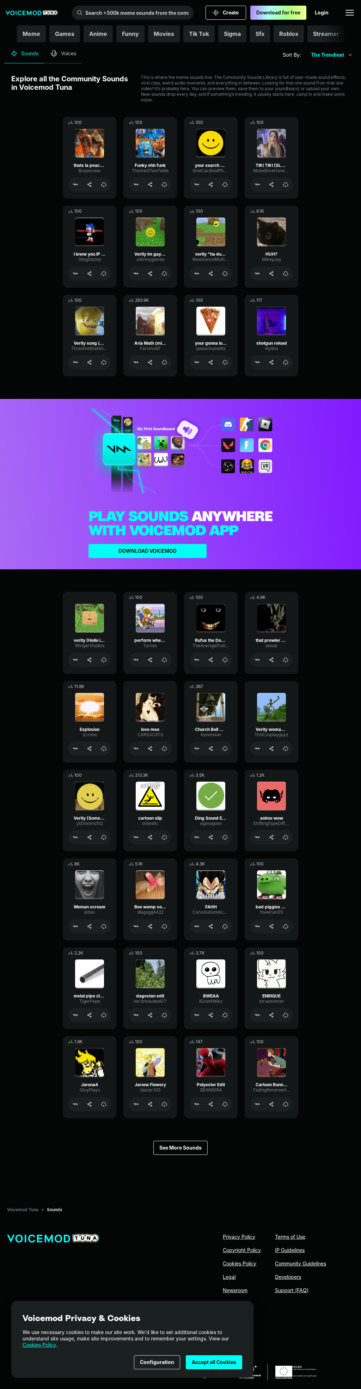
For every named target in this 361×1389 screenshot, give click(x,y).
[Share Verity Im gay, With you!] (150, 274)
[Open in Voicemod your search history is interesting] (197, 184)
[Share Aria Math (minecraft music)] (150, 362)
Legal (229, 1277)
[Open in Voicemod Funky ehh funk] (136, 184)
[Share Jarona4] (89, 1104)
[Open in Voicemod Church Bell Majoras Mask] (197, 749)
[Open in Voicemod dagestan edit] (136, 1015)
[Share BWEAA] (211, 1015)
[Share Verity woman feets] (271, 749)
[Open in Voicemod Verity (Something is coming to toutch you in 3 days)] (75, 837)
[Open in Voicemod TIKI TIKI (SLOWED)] (257, 184)
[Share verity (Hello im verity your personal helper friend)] (89, 660)
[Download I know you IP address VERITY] (104, 274)
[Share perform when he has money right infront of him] (150, 660)
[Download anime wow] (286, 837)
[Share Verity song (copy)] (89, 362)
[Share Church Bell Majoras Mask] (211, 749)
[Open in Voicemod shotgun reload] (257, 362)
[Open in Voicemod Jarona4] (75, 1104)
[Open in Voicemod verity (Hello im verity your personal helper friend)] (75, 660)
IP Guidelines (290, 1250)
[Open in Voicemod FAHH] (197, 926)
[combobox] (332, 55)
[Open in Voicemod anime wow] (257, 837)
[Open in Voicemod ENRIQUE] (257, 1015)
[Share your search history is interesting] (211, 184)
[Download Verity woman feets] (286, 749)
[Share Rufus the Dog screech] (211, 660)
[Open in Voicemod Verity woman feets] (257, 749)
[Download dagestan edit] (164, 1015)
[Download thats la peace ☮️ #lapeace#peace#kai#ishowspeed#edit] (104, 184)
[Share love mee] (150, 749)
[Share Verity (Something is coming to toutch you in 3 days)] (89, 837)
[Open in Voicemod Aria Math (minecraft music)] (136, 362)
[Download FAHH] (225, 926)
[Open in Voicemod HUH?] (257, 274)
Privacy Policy (239, 1237)
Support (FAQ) (291, 1290)
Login (322, 12)
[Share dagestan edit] (150, 1015)
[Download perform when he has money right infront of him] (164, 660)
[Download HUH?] (286, 274)
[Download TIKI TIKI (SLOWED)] (286, 184)
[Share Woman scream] (89, 926)
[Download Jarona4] (104, 1104)
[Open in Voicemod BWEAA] (197, 1015)
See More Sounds (180, 1148)
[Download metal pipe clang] (104, 1015)
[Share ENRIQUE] (271, 1015)
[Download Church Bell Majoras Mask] (225, 749)
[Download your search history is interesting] (225, 184)
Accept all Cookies (214, 1362)
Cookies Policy (39, 1345)
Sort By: (292, 55)
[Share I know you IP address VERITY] (89, 274)
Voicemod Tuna (22, 1209)
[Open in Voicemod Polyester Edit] (197, 1104)
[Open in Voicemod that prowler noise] (257, 660)
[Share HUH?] (271, 274)
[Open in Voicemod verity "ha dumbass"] (197, 274)
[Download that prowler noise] (286, 660)
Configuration (157, 1362)
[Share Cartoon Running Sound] (271, 1104)
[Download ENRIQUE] (286, 1015)
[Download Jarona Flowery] (164, 1104)
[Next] (345, 34)
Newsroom (235, 1290)
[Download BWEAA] (225, 1015)
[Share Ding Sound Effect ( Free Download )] (211, 837)
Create (231, 12)
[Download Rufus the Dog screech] (225, 660)
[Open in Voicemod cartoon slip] (136, 837)
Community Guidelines (300, 1263)
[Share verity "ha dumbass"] (211, 274)
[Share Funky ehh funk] (150, 184)
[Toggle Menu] (349, 12)
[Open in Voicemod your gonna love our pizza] (197, 362)
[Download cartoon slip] (164, 837)
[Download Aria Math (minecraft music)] (164, 362)
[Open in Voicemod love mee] (136, 749)
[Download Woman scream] (104, 926)
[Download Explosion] (104, 749)
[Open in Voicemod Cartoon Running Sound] (257, 1104)
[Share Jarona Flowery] (150, 1104)
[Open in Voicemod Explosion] (75, 749)
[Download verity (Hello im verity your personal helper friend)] (104, 660)
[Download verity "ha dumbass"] (225, 274)
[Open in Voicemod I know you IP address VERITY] (75, 274)
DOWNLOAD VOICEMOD (147, 551)
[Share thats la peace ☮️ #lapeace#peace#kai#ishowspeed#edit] (89, 184)
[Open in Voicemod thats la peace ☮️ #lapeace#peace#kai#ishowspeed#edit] (75, 184)
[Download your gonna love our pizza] (225, 362)
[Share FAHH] (211, 926)
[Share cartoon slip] (150, 837)
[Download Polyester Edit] (225, 1104)
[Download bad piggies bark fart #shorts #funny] (286, 926)
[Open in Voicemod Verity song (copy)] (75, 362)
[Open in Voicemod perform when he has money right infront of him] (136, 660)
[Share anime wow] (271, 837)
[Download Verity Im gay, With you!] (164, 274)
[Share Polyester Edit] (211, 1104)
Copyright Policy (242, 1250)
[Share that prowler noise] (271, 660)
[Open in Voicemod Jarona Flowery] (136, 1104)
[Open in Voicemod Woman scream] (75, 926)
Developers (288, 1277)
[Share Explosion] (89, 749)
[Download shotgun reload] (286, 362)
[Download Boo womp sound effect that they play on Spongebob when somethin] (164, 926)
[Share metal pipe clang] (89, 1015)
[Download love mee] (164, 749)
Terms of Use (290, 1237)
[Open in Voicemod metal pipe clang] (75, 1015)
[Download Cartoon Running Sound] (286, 1104)
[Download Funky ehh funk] (164, 184)
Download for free (278, 12)
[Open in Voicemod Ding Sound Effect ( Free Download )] (197, 837)
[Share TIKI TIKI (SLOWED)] (271, 184)
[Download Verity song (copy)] (104, 362)
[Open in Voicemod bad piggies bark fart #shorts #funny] (257, 926)
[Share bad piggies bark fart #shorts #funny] (271, 926)
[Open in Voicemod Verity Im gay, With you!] (136, 274)
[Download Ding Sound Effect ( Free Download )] (225, 837)
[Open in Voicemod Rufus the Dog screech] (197, 660)
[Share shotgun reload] (271, 362)
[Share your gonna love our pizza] (211, 362)
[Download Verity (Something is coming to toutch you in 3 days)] (104, 837)
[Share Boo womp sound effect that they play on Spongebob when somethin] (150, 926)
